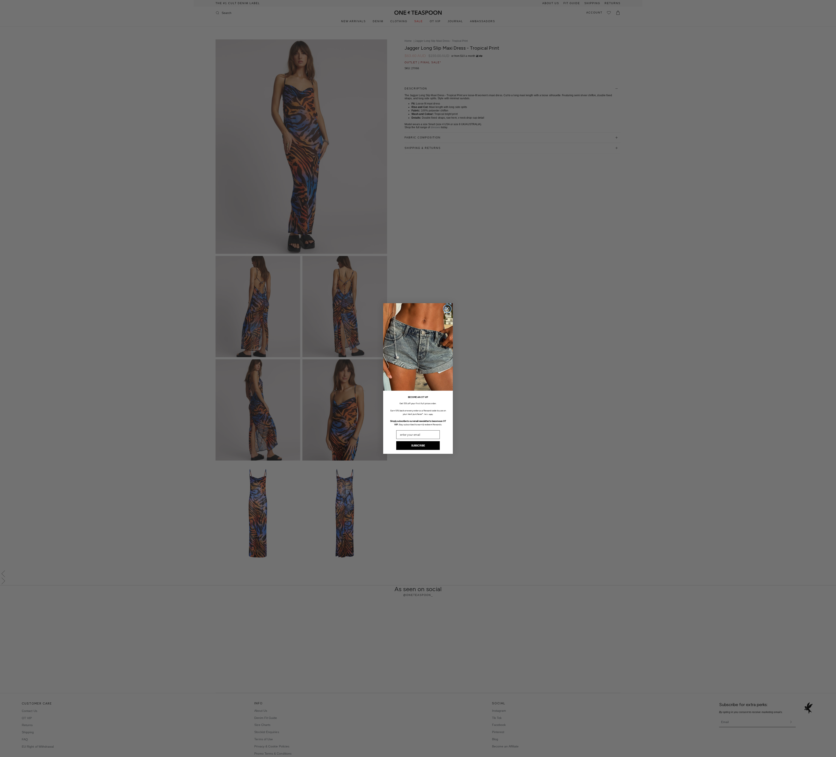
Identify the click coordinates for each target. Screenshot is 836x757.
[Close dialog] (447, 309)
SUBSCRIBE (418, 445)
